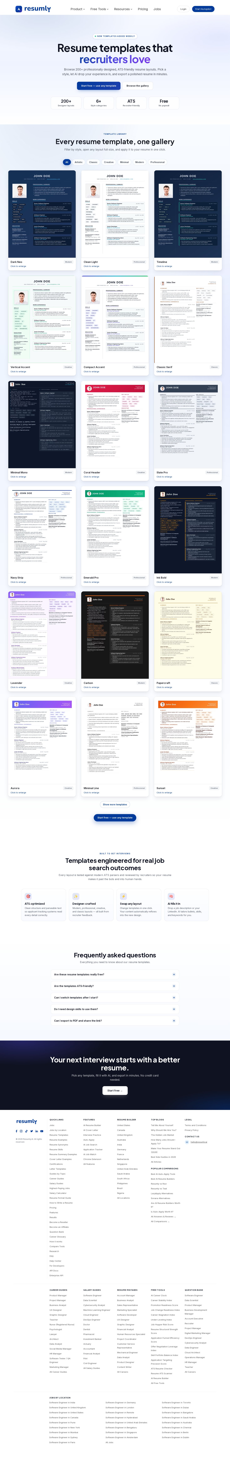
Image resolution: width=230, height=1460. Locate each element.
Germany (121, 1149)
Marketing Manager (59, 1367)
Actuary (87, 1344)
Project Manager (58, 1300)
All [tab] (67, 162)
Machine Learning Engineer (96, 1310)
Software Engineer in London (120, 1407)
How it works (56, 1241)
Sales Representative (127, 1305)
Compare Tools (57, 1246)
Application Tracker (93, 1149)
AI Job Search (90, 1144)
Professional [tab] (158, 162)
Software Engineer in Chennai (176, 1427)
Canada (121, 1130)
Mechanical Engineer (127, 1352)
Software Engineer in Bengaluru (121, 1427)
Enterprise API (56, 1275)
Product (77, 9)
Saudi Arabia (123, 1173)
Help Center (55, 1261)
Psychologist (56, 1329)
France (120, 1154)
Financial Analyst (91, 1353)
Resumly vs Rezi (159, 1183)
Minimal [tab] (124, 162)
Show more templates (115, 804)
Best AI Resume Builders (163, 1179)
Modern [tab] (139, 162)
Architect (54, 1339)
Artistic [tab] (79, 162)
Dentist (86, 1329)
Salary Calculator (58, 1193)
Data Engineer (192, 1347)
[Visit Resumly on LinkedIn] (37, 1131)
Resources (122, 9)
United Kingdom (125, 1135)
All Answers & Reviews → (163, 1216)
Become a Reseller (59, 1222)
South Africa (123, 1178)
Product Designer (125, 1362)
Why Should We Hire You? (163, 1130)
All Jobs (109, 1442)
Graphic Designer (58, 1315)
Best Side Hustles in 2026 (163, 1157)
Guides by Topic (58, 1173)
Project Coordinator (126, 1339)
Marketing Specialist (127, 1310)
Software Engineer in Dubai (175, 1407)
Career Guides (57, 1178)
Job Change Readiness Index (165, 1310)
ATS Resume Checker (161, 1368)
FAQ (52, 1256)
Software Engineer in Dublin (175, 1437)
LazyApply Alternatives (162, 1193)
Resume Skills (56, 1149)
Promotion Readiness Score (164, 1305)
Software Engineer (92, 1295)
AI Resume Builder (92, 1125)
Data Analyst (56, 1344)
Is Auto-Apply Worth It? (162, 1211)
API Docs (54, 1270)
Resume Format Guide (60, 1198)
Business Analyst (58, 1305)
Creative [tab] (109, 162)
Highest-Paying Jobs (60, 1188)
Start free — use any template (98, 85)
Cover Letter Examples (61, 1159)
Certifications (56, 1164)
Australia (121, 1140)
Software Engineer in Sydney (63, 1437)
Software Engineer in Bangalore (177, 1412)
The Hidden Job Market (162, 1135)
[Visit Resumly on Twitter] (31, 1131)
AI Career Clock (159, 1295)
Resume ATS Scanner (161, 1373)
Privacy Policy (191, 1130)
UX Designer (56, 1310)
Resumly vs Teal (159, 1188)
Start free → (115, 1090)
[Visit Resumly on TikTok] (26, 1131)
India (119, 1144)
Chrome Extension (92, 1159)
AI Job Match (89, 1154)
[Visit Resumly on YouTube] (41, 1131)
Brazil (120, 1188)
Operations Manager (195, 1357)
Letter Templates (58, 1169)
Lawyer (53, 1334)
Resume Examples (58, 1140)
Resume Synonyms (59, 1144)
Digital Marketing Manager (197, 1333)
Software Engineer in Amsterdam (122, 1437)
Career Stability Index (161, 1300)
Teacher (54, 1319)
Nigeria (120, 1193)
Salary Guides (56, 1183)
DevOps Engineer (91, 1319)
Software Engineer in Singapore (121, 1432)
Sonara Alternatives (160, 1198)
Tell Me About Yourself (162, 1125)
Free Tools (98, 9)
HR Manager (56, 1353)
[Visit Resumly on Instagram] (21, 1131)
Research (54, 1251)
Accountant (89, 1348)
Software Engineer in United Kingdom (67, 1407)
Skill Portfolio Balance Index (164, 1355)
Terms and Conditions (195, 1125)
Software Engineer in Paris (62, 1442)
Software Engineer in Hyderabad (122, 1417)
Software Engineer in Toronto (176, 1402)
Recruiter (189, 1323)
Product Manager (58, 1295)
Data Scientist (90, 1300)
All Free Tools (157, 1383)
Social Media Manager (61, 1348)
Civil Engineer (90, 1363)
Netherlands (123, 1159)
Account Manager (126, 1295)
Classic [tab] (93, 162)
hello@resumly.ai (199, 1142)
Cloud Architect (192, 1352)
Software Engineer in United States (66, 1412)
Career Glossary (58, 1236)
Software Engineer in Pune (62, 1422)
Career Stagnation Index (163, 1315)
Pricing (143, 9)
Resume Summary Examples (63, 1154)
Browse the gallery (138, 85)
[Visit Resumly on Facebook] (16, 1131)
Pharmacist (88, 1334)
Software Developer (127, 1315)
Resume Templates (59, 1135)
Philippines (122, 1183)
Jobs (157, 9)
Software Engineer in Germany (121, 1402)
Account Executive (194, 1318)
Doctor (86, 1324)
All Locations (123, 1198)
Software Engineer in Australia (177, 1422)
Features (54, 1212)
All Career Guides (58, 1372)
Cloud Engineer (90, 1315)
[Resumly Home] (28, 1121)
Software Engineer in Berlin (175, 1432)
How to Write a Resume (61, 1203)
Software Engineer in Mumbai (63, 1432)
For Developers (57, 1265)
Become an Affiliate (59, 1227)
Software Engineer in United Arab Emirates (126, 1422)
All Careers (122, 1372)
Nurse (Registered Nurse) (62, 1324)
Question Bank (57, 1232)
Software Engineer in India (62, 1402)
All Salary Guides (91, 1368)
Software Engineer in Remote (120, 1412)
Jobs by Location (58, 1130)
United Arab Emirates (127, 1169)
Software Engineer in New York (64, 1427)
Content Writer (124, 1367)
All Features (89, 1164)
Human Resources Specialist (131, 1334)
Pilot (85, 1358)
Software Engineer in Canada (63, 1417)
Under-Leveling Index (161, 1319)
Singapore (122, 1164)
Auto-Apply (88, 1140)
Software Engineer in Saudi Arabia (179, 1417)
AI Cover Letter (90, 1130)
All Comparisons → (160, 1221)
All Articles (156, 1162)
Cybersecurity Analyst (94, 1305)
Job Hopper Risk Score (162, 1324)
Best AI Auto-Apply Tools (163, 1174)
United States (123, 1125)
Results (53, 1217)
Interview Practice (92, 1135)
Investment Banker (92, 1339)
